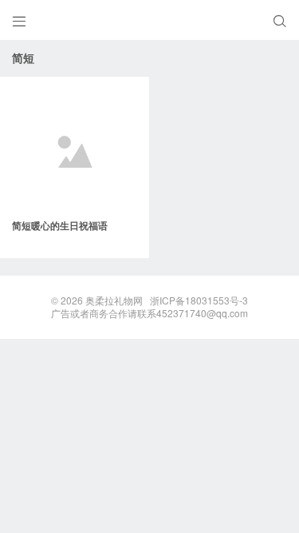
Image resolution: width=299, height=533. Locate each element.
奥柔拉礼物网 (114, 300)
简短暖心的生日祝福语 (60, 225)
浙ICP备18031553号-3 (199, 300)
